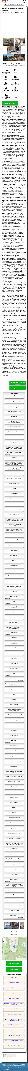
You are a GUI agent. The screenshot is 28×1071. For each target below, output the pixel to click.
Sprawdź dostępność (10, 103)
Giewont (14, 987)
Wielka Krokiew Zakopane (14, 998)
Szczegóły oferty (14, 963)
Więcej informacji (17, 388)
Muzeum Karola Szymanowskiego (14, 1014)
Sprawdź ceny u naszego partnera (17, 383)
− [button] (3, 941)
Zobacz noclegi (14, 969)
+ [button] (3, 939)
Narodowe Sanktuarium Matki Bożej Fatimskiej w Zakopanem (13, 1004)
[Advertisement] (14, 25)
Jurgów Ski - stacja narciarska (14, 1035)
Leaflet (17, 959)
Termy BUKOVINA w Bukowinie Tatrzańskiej (14, 1040)
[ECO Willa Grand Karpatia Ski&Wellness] (9, 42)
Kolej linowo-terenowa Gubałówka (14, 1030)
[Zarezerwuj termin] (26, 7)
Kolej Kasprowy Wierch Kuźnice (13, 993)
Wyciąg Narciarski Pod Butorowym (14, 1008)
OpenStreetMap (23, 959)
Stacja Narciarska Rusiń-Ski (14, 1045)
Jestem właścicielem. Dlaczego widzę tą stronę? (9, 1055)
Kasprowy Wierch (13, 977)
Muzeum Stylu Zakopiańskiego (14, 1024)
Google (19, 1064)
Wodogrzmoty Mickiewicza (14, 982)
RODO (11, 1069)
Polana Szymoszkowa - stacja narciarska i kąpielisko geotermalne (13, 1020)
